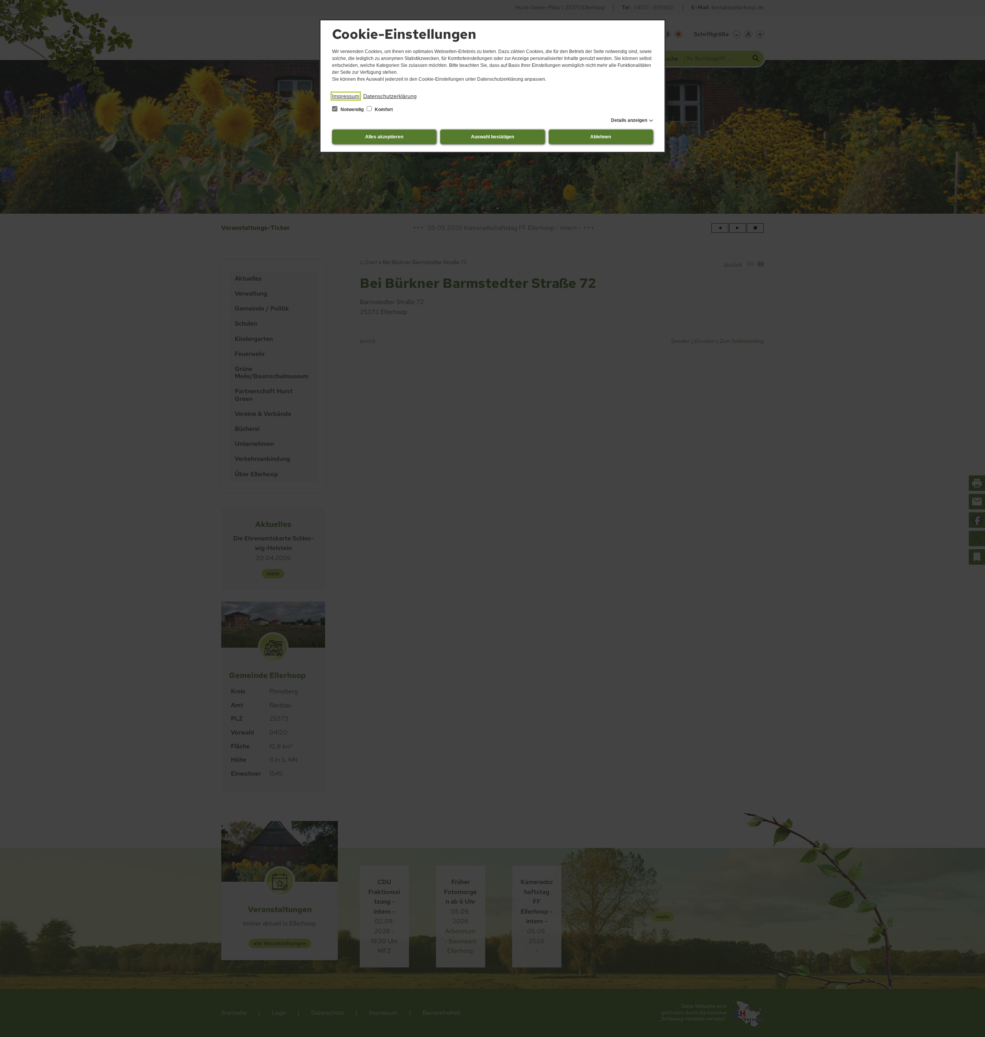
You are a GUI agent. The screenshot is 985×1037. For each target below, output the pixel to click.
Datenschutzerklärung (390, 96)
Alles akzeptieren (384, 137)
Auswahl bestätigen (492, 137)
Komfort (383, 109)
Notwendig (352, 109)
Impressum (345, 96)
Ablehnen (600, 137)
